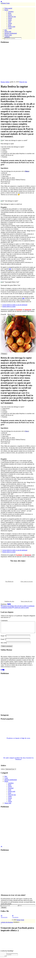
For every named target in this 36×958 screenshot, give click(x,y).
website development (7, 922)
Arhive (3, 769)
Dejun (10, 15)
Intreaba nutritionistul (10, 33)
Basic (9, 13)
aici (23, 298)
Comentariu (4, 620)
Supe (9, 21)
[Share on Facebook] (7, 604)
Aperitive (11, 11)
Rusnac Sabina (5, 82)
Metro (27, 171)
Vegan (10, 23)
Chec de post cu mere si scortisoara (18, 606)
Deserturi (10, 788)
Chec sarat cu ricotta (27, 581)
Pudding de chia (9, 601)
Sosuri (10, 798)
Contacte (7, 36)
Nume (3, 636)
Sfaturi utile (7, 31)
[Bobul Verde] (5, 3)
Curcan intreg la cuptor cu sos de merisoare (14, 305)
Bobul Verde (20, 920)
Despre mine (8, 35)
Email (3, 639)
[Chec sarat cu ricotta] (26, 571)
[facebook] (2, 670)
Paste (9, 789)
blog (5, 30)
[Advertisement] (18, 63)
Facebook (19, 309)
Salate (10, 20)
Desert (10, 18)
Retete (6, 10)
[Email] (3, 670)
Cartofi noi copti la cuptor (15, 607)
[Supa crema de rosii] (26, 591)
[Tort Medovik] (9, 571)
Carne (10, 28)
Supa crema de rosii (26, 601)
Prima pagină (8, 8)
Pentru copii (11, 26)
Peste (9, 25)
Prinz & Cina (12, 16)
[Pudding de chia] (9, 591)
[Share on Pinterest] (10, 604)
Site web (3, 642)
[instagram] (1, 670)
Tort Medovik (9, 581)
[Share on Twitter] (8, 604)
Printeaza (4, 353)
